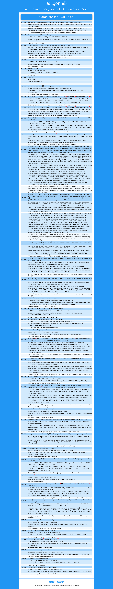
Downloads (73, 9)
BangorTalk (56, 3)
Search (85, 9)
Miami (60, 9)
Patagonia (48, 9)
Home (27, 9)
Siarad (36, 9)
